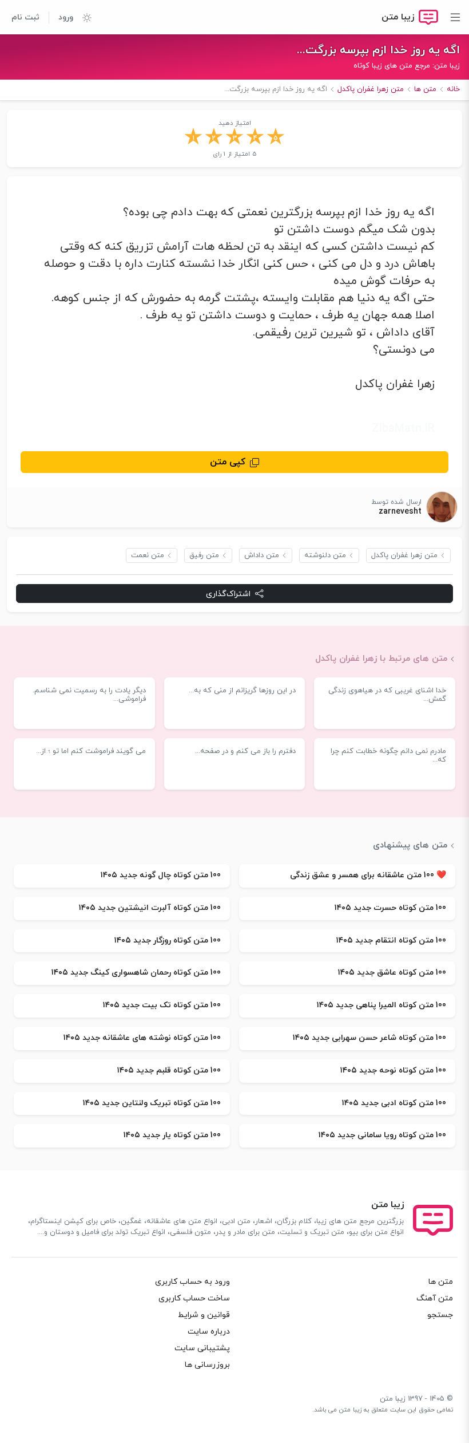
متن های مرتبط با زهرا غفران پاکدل (381, 658)
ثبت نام (25, 17)
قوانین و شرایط (204, 1315)
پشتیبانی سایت (202, 1348)
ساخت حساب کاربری (194, 1298)
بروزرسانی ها (207, 1364)
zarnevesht (400, 511)
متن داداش (261, 555)
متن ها (440, 1281)
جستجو (440, 1315)
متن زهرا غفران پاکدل (404, 555)
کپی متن (227, 462)
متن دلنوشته (325, 555)
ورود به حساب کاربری (192, 1281)
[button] (82, 17)
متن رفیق (204, 555)
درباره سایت (209, 1331)
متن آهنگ (434, 1298)
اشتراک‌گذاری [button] (228, 594)
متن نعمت (147, 555)
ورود (65, 17)
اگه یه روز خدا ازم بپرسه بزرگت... (378, 50)
